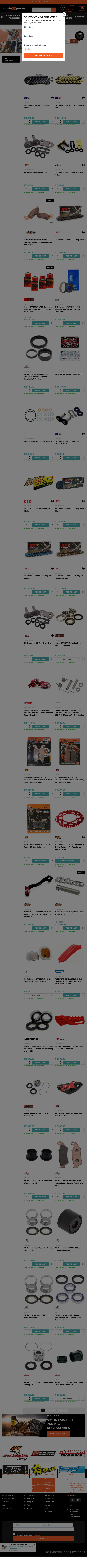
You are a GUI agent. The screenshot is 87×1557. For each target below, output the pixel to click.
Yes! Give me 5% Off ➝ (43, 55)
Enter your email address (35, 45)
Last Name (28, 36)
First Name (29, 27)
